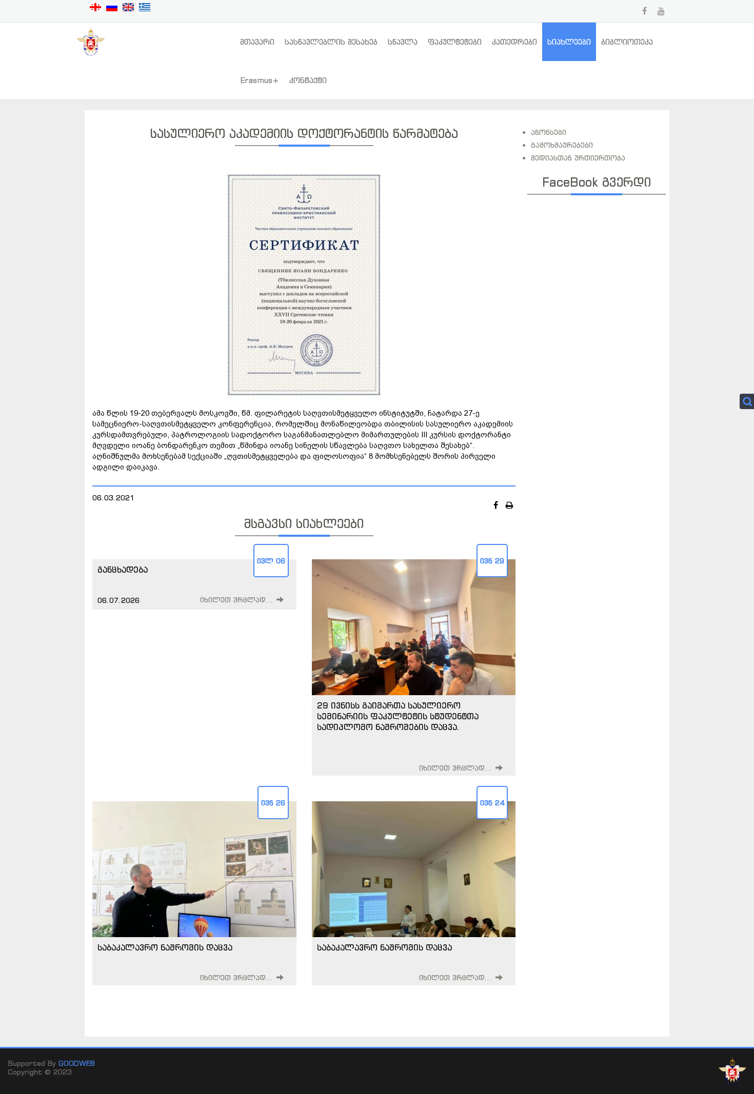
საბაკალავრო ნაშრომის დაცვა (164, 947)
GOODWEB (76, 1063)
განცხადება (122, 569)
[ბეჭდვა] (509, 505)
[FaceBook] (497, 505)
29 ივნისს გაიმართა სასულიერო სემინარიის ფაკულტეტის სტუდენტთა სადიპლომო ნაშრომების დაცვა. (398, 716)
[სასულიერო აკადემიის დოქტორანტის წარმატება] (304, 283)
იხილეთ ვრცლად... (236, 599)
